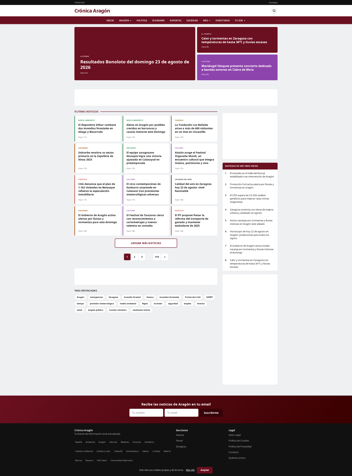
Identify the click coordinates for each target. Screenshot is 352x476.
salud (79, 310)
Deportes (175, 20)
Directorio (223, 20)
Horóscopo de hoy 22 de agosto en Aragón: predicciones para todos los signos (247, 235)
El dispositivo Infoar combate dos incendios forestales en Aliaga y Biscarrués (97, 128)
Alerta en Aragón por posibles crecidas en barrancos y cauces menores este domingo (145, 128)
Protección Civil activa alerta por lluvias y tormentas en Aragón (249, 186)
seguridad (173, 303)
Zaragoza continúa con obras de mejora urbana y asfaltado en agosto (249, 211)
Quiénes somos (237, 457)
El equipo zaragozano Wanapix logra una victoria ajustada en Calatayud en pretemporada (144, 158)
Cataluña (118, 451)
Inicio (110, 20)
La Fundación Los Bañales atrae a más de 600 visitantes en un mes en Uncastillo (194, 128)
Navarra (89, 460)
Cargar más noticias (146, 243)
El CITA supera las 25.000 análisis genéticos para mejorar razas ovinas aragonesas (247, 199)
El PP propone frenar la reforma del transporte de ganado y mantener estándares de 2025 (191, 220)
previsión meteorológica (102, 303)
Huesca (150, 297)
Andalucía (90, 442)
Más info (190, 470)
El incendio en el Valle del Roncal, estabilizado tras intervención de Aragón (249, 175)
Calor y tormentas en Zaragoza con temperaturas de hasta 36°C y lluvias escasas (234, 40)
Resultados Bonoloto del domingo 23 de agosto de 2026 (134, 64)
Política (142, 20)
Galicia (145, 451)
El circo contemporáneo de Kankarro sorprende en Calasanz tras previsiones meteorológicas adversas (143, 189)
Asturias (113, 442)
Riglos (145, 303)
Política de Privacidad (240, 446)
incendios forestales (169, 297)
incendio (158, 303)
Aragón (124, 20)
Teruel (179, 440)
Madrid (167, 451)
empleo (187, 303)
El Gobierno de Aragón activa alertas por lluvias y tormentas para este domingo (97, 218)
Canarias (137, 442)
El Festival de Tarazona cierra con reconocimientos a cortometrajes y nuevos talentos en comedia (145, 220)
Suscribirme (211, 412)
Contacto (273, 2)
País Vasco (102, 460)
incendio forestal (132, 297)
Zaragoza (113, 297)
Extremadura (132, 451)
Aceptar (205, 470)
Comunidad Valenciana (122, 460)
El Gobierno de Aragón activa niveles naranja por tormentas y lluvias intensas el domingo (249, 249)
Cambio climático (118, 310)
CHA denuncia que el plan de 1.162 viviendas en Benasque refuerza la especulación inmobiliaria (96, 189)
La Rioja (156, 451)
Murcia (78, 460)
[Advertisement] (176, 97)
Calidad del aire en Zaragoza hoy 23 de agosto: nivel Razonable (193, 187)
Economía (158, 20)
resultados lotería (141, 310)
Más (205, 20)
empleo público (95, 310)
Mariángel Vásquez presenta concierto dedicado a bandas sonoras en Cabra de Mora (236, 68)
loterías (201, 303)
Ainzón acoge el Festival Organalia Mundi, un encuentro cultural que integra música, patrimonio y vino (194, 158)
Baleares (125, 442)
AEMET (209, 297)
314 (157, 256)
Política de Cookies (239, 440)
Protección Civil (192, 297)
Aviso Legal (235, 435)
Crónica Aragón (92, 10)
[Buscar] (274, 10)
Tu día (239, 20)
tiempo (80, 303)
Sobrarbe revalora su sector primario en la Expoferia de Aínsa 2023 (96, 156)
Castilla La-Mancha (84, 451)
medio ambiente (128, 303)
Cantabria (149, 442)
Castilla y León (103, 451)
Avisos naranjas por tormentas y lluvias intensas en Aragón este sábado (248, 222)
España (78, 442)
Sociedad (192, 20)
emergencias (96, 297)
